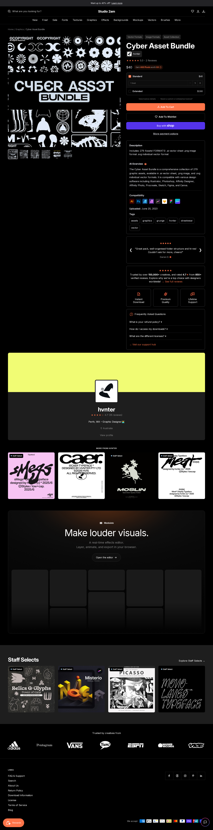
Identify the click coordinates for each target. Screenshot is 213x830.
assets (134, 220)
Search (12, 780)
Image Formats (153, 37)
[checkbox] (165, 76)
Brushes (165, 20)
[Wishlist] (192, 11)
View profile (106, 435)
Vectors (152, 20)
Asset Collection (171, 37)
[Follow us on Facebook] (169, 776)
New (35, 20)
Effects (105, 20)
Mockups (138, 20)
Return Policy (15, 790)
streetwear (187, 220)
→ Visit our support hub (142, 344)
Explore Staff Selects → (192, 660)
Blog (10, 810)
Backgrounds (121, 20)
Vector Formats (135, 37)
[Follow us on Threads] (177, 776)
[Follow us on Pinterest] (193, 776)
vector (134, 227)
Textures (77, 20)
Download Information (20, 795)
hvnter (172, 220)
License (12, 800)
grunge (160, 220)
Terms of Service (17, 805)
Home (11, 29)
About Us (13, 785)
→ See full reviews (172, 281)
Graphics (92, 20)
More (178, 20)
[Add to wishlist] (50, 456)
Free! (45, 20)
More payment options (165, 133)
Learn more (117, 3)
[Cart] (203, 11)
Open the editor (106, 557)
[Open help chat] (205, 822)
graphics (147, 220)
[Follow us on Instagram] (185, 776)
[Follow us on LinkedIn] (201, 776)
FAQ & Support (16, 775)
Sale (54, 20)
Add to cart (167, 106)
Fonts (65, 20)
